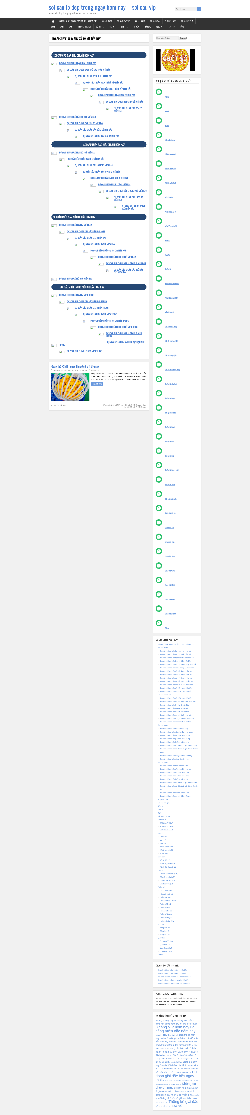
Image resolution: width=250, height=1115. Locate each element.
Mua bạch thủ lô (184, 1091)
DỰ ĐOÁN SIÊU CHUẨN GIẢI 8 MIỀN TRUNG (91, 307)
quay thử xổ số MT (112, 405)
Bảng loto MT (165, 928)
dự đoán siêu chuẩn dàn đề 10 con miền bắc (176, 681)
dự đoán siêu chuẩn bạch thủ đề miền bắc (176, 654)
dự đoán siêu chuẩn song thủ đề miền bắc (176, 715)
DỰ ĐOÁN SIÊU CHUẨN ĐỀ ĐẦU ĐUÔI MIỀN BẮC (133, 207)
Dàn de (173, 1058)
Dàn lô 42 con (179, 1068)
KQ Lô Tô (159, 26)
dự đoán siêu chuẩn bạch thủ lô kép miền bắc (177, 658)
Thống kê (147, 26)
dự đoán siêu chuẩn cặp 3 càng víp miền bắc (177, 668)
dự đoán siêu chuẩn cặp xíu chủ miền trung (176, 732)
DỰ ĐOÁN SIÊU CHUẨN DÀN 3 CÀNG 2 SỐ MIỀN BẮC (126, 190)
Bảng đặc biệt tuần (179, 1048)
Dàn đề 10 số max (182, 1072)
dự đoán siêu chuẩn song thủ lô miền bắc (175, 722)
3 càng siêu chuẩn (188, 1023)
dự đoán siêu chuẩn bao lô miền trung (174, 729)
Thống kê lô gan (170, 398)
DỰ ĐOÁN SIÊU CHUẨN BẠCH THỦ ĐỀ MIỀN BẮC (116, 95)
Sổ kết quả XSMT (170, 183)
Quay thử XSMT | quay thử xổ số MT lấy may (75, 366)
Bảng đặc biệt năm (178, 1045)
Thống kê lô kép (170, 427)
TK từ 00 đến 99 (170, 513)
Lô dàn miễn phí (168, 1091)
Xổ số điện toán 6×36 (168, 867)
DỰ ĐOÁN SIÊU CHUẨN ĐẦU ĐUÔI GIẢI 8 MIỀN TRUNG (124, 334)
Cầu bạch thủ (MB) (171, 326)
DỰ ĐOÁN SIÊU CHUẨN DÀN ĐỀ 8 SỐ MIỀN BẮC (85, 123)
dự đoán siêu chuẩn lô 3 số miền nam (174, 779)
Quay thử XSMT (170, 599)
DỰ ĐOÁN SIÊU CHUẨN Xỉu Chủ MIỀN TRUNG (76, 295)
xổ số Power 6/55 (171, 226)
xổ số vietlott (169, 197)
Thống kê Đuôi (169, 455)
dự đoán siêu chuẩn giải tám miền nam (174, 776)
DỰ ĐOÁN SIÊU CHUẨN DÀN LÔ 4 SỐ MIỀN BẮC (101, 136)
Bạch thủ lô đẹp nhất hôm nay (183, 1041)
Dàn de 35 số (177, 1062)
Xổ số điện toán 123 (171, 298)
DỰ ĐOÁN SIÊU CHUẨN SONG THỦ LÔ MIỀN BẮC (93, 76)
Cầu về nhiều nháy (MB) (172, 369)
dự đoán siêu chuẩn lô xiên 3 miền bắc (174, 708)
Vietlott (113, 26)
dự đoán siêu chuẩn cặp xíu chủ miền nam (176, 769)
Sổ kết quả (100, 26)
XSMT (71, 26)
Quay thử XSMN (170, 585)
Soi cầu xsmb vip (123, 21)
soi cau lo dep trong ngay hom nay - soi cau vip (70, 370)
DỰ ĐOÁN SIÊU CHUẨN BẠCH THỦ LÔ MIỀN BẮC (77, 63)
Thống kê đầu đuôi (171, 384)
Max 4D (167, 255)
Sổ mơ (182, 26)
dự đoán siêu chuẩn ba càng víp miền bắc (176, 651)
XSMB (53, 26)
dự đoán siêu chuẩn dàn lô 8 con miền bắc (176, 698)
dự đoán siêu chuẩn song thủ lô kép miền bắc (177, 718)
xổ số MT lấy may (139, 407)
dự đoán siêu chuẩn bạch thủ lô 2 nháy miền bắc (178, 664)
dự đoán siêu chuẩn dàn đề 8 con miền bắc (176, 678)
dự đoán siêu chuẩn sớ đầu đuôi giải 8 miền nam (178, 783)
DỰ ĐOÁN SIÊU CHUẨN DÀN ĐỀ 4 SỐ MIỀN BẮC (128, 109)
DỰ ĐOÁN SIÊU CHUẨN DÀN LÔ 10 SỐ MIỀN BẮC (128, 198)
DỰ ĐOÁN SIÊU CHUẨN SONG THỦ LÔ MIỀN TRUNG (118, 327)
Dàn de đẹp (166, 1068)
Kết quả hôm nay (84, 26)
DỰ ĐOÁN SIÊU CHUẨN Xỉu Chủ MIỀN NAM (75, 225)
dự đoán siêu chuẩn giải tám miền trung (175, 739)
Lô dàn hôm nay (182, 1088)
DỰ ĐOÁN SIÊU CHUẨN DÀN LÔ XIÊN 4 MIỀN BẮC (109, 178)
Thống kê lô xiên (170, 412)
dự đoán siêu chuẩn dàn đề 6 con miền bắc (176, 675)
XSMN (62, 26)
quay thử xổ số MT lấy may (131, 405)
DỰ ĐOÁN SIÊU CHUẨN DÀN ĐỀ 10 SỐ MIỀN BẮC (93, 129)
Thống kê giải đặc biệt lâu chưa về (177, 1104)
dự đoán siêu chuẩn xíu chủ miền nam (174, 793)
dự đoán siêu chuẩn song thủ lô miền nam (176, 796)
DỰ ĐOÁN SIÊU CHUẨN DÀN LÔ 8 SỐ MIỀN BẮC (86, 158)
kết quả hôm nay (170, 140)
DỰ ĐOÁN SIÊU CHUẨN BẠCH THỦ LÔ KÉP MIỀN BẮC (103, 82)
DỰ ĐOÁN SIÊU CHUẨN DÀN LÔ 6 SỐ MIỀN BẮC (77, 152)
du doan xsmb (165, 1055)
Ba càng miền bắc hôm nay (176, 1029)
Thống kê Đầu (169, 441)
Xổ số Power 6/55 (166, 847)
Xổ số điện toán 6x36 (172, 283)
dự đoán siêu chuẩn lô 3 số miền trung (174, 742)
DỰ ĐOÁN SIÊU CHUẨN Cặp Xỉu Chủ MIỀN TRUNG (109, 320)
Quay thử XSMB (170, 570)
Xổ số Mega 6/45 (166, 850)
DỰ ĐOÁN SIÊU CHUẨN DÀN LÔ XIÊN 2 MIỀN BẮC (94, 165)
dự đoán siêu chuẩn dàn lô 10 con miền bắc (176, 685)
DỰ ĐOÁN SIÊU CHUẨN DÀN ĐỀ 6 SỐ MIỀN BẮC (77, 117)
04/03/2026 (95, 370)
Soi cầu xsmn (155, 21)
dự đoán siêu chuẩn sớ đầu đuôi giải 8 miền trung (178, 745)
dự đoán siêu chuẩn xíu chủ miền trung (174, 759)
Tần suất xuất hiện (171, 499)
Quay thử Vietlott (170, 613)
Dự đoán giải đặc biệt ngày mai (176, 1076)
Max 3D (167, 240)
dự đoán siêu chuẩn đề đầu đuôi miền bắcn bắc (178, 702)
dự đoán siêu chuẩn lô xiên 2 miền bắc (174, 705)
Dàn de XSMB (167, 1065)
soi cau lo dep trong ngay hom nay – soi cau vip (102, 7)
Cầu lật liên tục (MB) (171, 341)
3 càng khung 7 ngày (166, 1020)
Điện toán (124, 26)
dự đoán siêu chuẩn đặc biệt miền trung (175, 735)
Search (183, 38)
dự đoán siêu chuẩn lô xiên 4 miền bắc (174, 712)
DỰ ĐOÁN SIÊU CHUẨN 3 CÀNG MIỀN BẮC (114, 184)
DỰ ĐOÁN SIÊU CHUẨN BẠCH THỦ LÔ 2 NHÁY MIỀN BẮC (88, 69)
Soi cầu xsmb (107, 21)
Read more (97, 384)
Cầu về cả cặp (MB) (171, 355)
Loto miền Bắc (169, 527)
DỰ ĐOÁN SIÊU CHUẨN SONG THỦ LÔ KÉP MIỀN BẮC (110, 88)
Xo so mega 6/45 (170, 211)
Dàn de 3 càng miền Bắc (185, 1059)
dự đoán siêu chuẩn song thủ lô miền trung (176, 756)
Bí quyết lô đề (170, 21)
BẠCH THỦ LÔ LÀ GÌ (167, 1034)
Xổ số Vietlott (165, 853)
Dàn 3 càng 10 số (181, 1055)
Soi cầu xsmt (140, 21)
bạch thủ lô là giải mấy (171, 1038)
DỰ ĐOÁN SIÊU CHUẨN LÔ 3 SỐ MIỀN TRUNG (84, 351)
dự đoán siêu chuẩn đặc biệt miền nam (174, 772)
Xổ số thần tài (169, 312)
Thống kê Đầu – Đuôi (172, 470)
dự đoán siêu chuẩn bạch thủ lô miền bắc (175, 661)
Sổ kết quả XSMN (170, 168)
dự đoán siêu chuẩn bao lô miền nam (174, 766)
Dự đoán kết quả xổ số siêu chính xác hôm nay (178, 1081)
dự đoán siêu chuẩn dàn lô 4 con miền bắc (176, 688)
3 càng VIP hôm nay (172, 1027)
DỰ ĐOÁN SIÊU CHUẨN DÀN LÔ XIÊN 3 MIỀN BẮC (101, 171)
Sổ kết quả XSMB (170, 154)
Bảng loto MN (165, 931)
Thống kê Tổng (170, 484)
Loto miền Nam (169, 542)
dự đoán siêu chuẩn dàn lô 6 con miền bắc (176, 691)
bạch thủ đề (162, 1045)
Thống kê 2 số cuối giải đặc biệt (175, 1098)
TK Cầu (136, 26)
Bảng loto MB (165, 934)
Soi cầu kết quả (187, 21)
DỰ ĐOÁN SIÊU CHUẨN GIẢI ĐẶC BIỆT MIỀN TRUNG (87, 301)
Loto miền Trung (170, 556)
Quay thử (171, 26)
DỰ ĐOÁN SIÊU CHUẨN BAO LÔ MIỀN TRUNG (100, 314)
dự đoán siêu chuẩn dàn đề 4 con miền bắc (176, 671)
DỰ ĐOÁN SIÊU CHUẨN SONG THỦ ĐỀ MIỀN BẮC (124, 101)
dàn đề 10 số (166, 1072)
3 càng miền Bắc (184, 1020)
